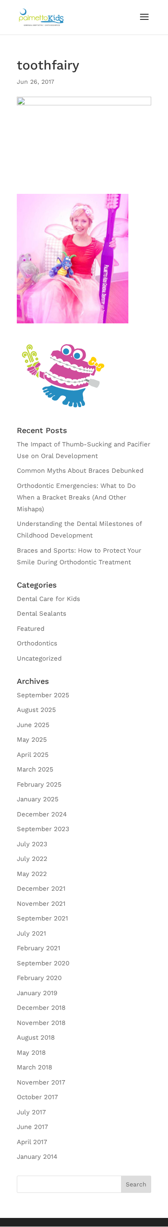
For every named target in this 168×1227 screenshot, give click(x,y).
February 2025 (39, 784)
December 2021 (41, 888)
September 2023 (43, 829)
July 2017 (31, 1112)
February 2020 (39, 978)
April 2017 (32, 1142)
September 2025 (43, 695)
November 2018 (41, 1023)
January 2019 (37, 993)
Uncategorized (39, 658)
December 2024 (42, 814)
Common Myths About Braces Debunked (80, 470)
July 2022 (32, 859)
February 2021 (38, 948)
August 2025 (36, 710)
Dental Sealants (41, 613)
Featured (30, 628)
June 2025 (33, 725)
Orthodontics (37, 643)
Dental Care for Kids (48, 599)
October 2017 (37, 1097)
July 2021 (31, 933)
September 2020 (43, 963)
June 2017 (32, 1127)
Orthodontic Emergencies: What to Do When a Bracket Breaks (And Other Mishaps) (76, 497)
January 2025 (38, 799)
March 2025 (35, 769)
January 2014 (37, 1157)
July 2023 (32, 844)
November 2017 (41, 1082)
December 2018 (41, 1008)
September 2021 (42, 918)
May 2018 (31, 1052)
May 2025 (32, 739)
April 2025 (33, 755)
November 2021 (41, 904)
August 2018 (36, 1037)
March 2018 (34, 1067)
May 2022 (32, 874)
